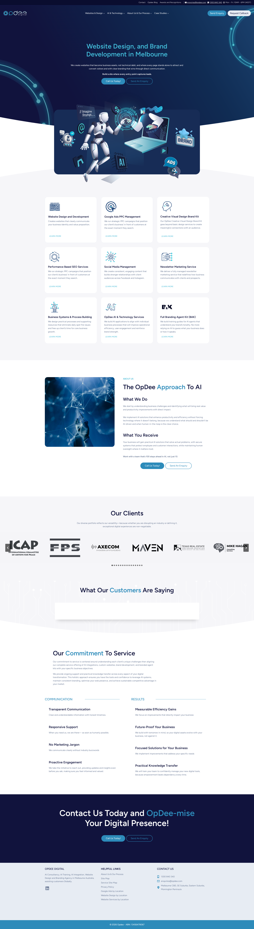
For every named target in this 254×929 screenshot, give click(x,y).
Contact (142, 2)
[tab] (112, 565)
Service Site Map (109, 882)
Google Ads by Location (112, 891)
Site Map (105, 878)
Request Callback (239, 13)
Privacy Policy (107, 887)
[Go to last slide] (8, 548)
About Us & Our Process (112, 874)
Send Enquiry (217, 13)
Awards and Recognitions (170, 2)
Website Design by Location (114, 895)
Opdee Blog (153, 2)
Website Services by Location (115, 899)
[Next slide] (246, 548)
